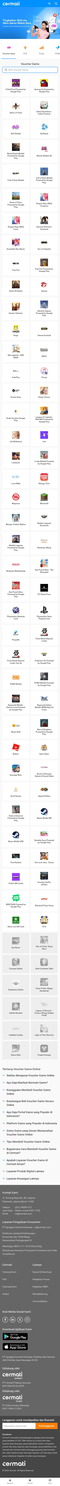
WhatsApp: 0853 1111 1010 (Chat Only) (22, 1246)
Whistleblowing (40, 1294)
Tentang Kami (9, 1272)
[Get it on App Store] (30, 1346)
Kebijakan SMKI (40, 1286)
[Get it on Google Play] (30, 1336)
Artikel (5, 1294)
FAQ (4, 1279)
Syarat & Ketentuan (42, 1272)
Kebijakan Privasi (40, 1279)
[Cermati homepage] (13, 1463)
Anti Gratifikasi (39, 1301)
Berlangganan (46, 1426)
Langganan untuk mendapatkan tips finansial (28, 1420)
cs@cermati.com (23, 1213)
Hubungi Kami (9, 1286)
